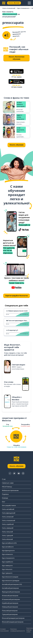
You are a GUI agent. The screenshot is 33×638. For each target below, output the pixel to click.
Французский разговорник (11, 592)
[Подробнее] (29, 3)
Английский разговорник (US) (12, 584)
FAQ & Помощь (7, 487)
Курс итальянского (23, 8)
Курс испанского (7, 554)
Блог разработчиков (9, 505)
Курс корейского (7, 562)
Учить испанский (7, 517)
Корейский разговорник (10, 603)
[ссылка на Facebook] (10, 473)
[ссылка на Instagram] (23, 473)
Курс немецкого (7, 565)
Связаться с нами (7, 483)
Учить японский (7, 539)
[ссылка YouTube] (18, 473)
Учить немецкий (7, 528)
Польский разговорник (10, 611)
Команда (5, 498)
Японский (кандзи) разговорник (12, 622)
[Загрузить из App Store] (16, 71)
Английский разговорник (10, 588)
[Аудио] (6, 35)
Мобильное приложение (10, 490)
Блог (3, 502)
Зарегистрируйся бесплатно (16, 296)
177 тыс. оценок (16, 77)
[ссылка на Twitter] (14, 473)
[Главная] (5, 49)
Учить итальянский (8, 8)
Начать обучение (14, 3)
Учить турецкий (7, 535)
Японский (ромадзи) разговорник (13, 618)
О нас (4, 479)
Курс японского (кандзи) (10, 577)
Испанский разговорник (10, 596)
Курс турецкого (7, 573)
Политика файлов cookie (29, 630)
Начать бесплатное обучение (16, 58)
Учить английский (8, 509)
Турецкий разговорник (10, 614)
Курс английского (8, 547)
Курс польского (7, 569)
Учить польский (7, 532)
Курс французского (8, 550)
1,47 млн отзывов (16, 87)
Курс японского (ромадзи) (10, 581)
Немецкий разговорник (10, 607)
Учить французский (8, 513)
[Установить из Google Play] (17, 81)
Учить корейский (8, 524)
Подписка (5, 494)
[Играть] (9, 107)
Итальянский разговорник (11, 599)
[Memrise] (4, 3)
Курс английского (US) (9, 543)
